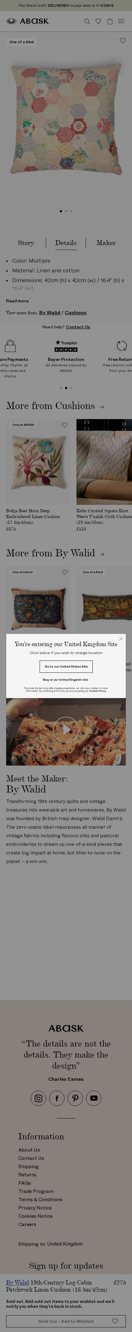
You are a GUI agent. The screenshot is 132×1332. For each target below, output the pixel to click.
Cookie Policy (97, 691)
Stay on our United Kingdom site (65, 680)
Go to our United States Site (66, 666)
